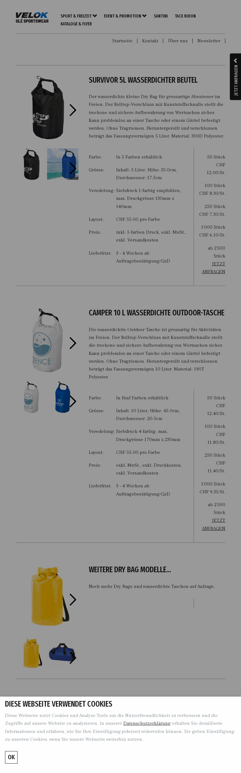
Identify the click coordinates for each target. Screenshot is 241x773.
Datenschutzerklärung (147, 723)
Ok (11, 757)
